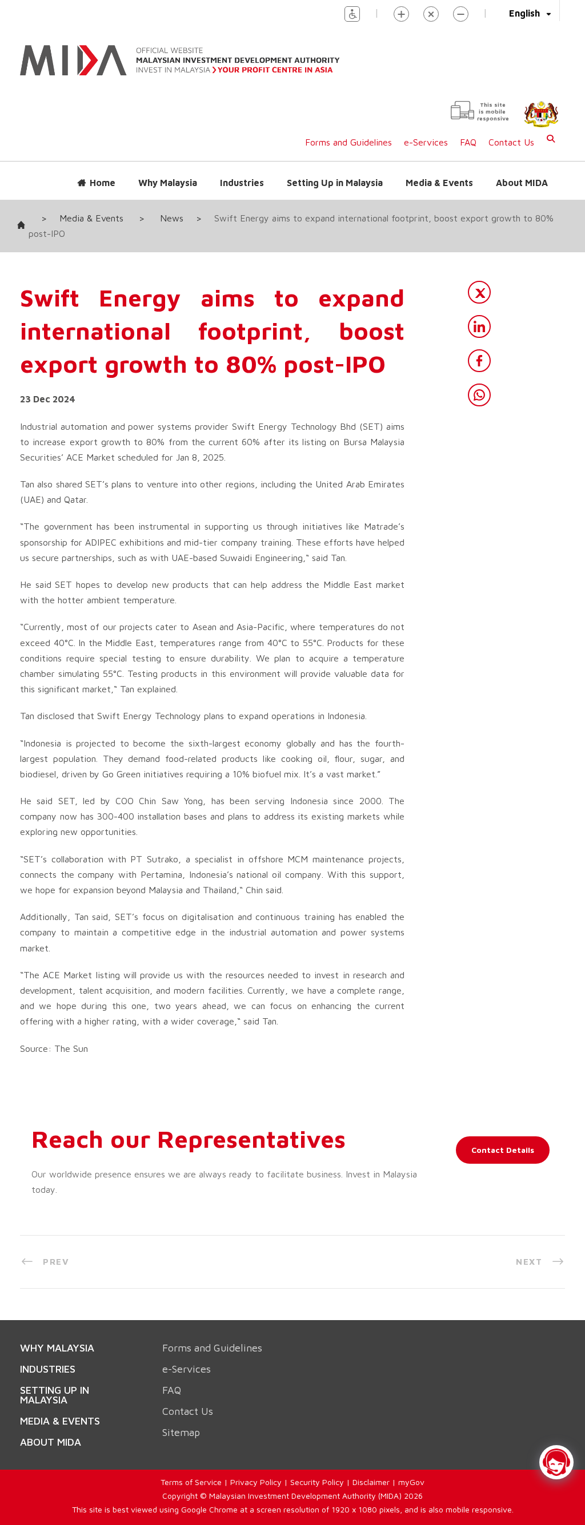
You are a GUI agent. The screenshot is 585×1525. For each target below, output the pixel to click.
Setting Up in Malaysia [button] (335, 171)
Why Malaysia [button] (167, 171)
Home (102, 171)
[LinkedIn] (479, 315)
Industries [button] (242, 171)
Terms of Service (191, 1445)
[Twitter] (479, 280)
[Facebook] (479, 349)
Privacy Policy (256, 1445)
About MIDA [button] (522, 171)
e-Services (426, 131)
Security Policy (317, 1445)
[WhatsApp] (479, 383)
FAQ (468, 131)
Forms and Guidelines (348, 131)
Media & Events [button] (439, 171)
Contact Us (511, 131)
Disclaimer (371, 1445)
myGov (411, 1445)
